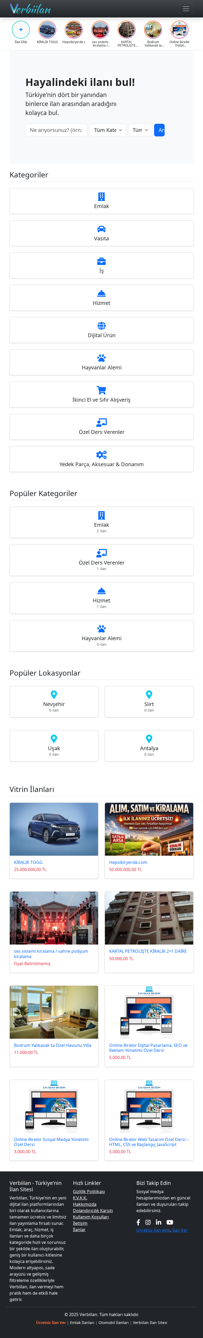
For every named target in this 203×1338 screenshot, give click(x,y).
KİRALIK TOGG (28, 862)
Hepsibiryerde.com (128, 862)
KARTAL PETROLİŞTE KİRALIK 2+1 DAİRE (148, 951)
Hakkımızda (84, 1204)
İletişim (80, 1223)
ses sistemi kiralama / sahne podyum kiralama (51, 953)
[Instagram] (148, 1222)
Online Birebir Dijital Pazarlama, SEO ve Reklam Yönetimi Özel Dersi (148, 1047)
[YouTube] (170, 1222)
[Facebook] (138, 1222)
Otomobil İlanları (114, 1322)
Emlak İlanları (82, 1322)
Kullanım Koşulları (91, 1217)
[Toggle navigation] (186, 8)
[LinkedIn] (158, 1222)
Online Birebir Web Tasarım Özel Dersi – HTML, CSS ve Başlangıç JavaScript (149, 1142)
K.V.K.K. (80, 1198)
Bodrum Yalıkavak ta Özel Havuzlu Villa (52, 1045)
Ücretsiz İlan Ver (51, 1322)
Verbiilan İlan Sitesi (150, 1322)
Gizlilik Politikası (89, 1191)
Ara (162, 130)
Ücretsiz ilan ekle (153, 1230)
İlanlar (79, 1229)
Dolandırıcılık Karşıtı (93, 1210)
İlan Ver (180, 1230)
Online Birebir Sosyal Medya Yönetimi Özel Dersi (51, 1142)
